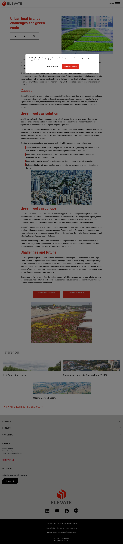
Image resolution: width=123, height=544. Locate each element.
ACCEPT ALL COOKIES (70, 66)
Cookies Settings (52, 66)
